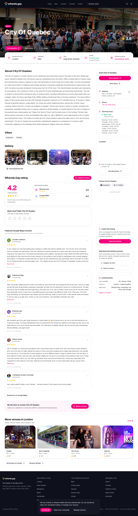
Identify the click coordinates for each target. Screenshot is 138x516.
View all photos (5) (16, 169)
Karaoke (19, 137)
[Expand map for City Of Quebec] (115, 152)
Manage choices (80, 510)
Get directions (113, 171)
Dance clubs (75, 493)
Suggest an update (105, 293)
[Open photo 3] (59, 157)
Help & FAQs (109, 493)
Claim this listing (115, 241)
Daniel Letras (17, 339)
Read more (10, 264)
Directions (29, 48)
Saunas (63, 4)
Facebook (106, 185)
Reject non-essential (61, 510)
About (107, 482)
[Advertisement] (115, 208)
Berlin (39, 493)
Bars (56, 4)
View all (130, 421)
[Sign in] (131, 4)
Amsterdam (41, 496)
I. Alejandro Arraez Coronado (23, 375)
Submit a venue (110, 489)
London (7, 19)
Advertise (108, 496)
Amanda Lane (17, 311)
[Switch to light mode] (127, 4)
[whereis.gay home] (13, 4)
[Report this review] (87, 240)
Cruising (72, 4)
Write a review (81, 406)
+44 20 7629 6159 (108, 105)
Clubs (50, 4)
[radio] (9, 218)
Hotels (80, 4)
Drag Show (9, 137)
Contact (108, 485)
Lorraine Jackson (18, 240)
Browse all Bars (35, 463)
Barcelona (40, 489)
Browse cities (94, 4)
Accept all (45, 510)
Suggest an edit (109, 263)
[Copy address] (129, 92)
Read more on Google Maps (17, 395)
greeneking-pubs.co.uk (123, 59)
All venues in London (14, 463)
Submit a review (84, 178)
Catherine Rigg (18, 275)
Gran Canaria (41, 485)
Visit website (12, 48)
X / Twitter (119, 185)
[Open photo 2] (37, 157)
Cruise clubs (75, 485)
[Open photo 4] (81, 157)
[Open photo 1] (15, 157)
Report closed (108, 268)
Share (46, 48)
